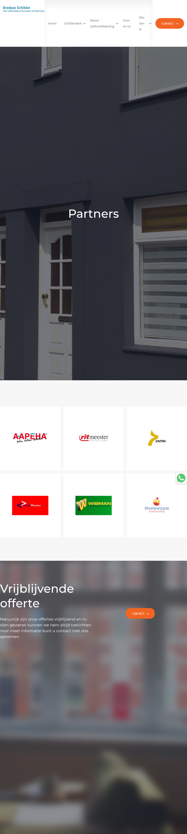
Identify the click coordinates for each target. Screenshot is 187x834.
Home (52, 23)
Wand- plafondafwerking (102, 23)
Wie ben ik (141, 23)
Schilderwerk (73, 23)
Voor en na (127, 23)
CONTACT (167, 23)
